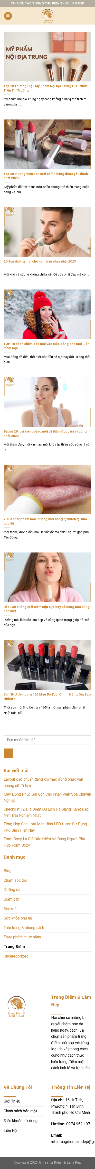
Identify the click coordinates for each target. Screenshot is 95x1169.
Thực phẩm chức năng (22, 937)
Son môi (11, 908)
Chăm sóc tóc (15, 880)
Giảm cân (11, 899)
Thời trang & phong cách (24, 927)
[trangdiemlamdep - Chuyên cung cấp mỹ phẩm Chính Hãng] (47, 16)
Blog (7, 870)
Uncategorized (16, 956)
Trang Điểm (14, 946)
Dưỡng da (12, 889)
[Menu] (8, 16)
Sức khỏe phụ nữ (18, 918)
